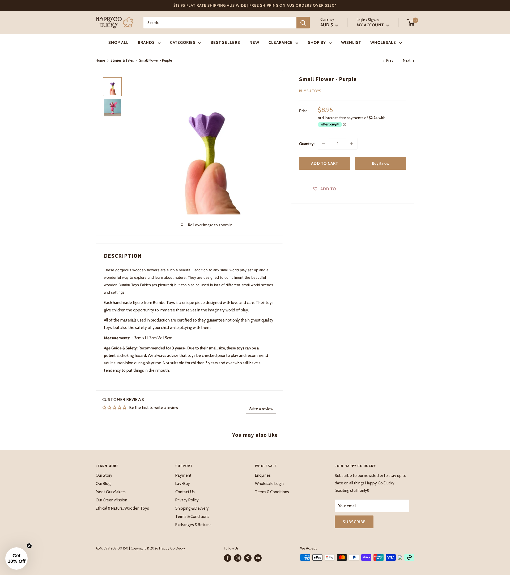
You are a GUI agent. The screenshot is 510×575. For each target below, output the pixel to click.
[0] (411, 23)
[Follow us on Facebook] (227, 558)
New (254, 42)
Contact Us (185, 491)
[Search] (303, 22)
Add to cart (324, 163)
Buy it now (380, 163)
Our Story (104, 475)
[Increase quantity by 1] (351, 143)
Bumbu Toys (310, 91)
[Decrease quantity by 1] (323, 143)
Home (100, 60)
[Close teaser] (29, 545)
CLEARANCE (281, 42)
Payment (183, 475)
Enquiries (263, 475)
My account (371, 25)
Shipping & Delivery (192, 508)
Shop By (317, 42)
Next (406, 60)
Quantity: (306, 143)
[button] (16, 558)
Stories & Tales (122, 60)
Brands (146, 42)
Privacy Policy (187, 500)
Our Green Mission (111, 500)
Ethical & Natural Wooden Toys (122, 508)
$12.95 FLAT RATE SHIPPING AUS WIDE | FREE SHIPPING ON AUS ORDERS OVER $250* (255, 5)
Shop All (118, 42)
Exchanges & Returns (193, 524)
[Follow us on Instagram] (237, 558)
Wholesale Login (269, 483)
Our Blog (103, 483)
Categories (183, 42)
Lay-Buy (182, 483)
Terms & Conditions (192, 516)
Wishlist (351, 42)
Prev (389, 60)
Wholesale (383, 42)
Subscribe (354, 521)
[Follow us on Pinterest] (248, 558)
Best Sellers (225, 42)
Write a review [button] (261, 409)
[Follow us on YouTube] (258, 558)
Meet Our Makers (111, 491)
